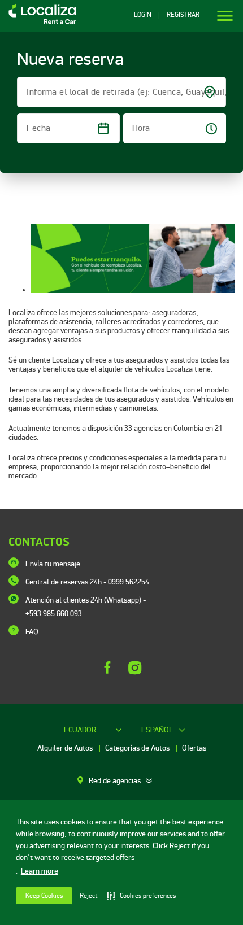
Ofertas (194, 748)
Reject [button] (88, 896)
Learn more (39, 871)
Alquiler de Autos (65, 748)
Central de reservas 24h (87, 582)
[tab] (121, 781)
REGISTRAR (183, 15)
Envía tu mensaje (52, 564)
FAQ (31, 631)
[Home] (38, 23)
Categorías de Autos (138, 748)
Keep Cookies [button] (44, 896)
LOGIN (142, 15)
